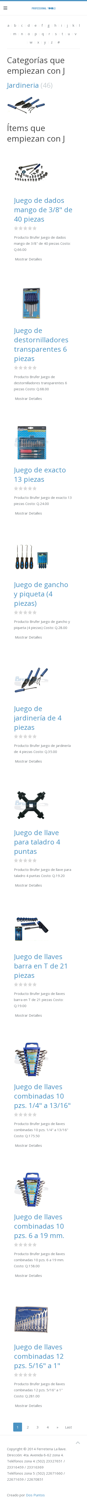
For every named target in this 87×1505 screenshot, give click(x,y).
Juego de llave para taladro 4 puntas (37, 842)
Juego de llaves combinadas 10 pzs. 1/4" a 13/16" (42, 1096)
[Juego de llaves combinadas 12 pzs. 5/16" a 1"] (31, 1319)
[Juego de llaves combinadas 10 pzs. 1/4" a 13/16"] (31, 1059)
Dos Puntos (35, 1495)
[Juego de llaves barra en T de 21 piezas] (31, 929)
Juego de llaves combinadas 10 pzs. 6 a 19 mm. (39, 1226)
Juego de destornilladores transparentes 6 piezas (41, 344)
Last (68, 1427)
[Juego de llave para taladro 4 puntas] (31, 805)
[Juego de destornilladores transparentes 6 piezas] (31, 303)
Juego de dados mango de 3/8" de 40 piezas (43, 209)
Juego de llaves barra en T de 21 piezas (41, 966)
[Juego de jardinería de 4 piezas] (31, 681)
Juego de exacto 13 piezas (40, 474)
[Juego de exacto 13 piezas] (31, 442)
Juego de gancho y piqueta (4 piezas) (41, 594)
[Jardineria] (43, 105)
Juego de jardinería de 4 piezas (37, 718)
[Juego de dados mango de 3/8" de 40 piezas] (31, 172)
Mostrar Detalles (28, 259)
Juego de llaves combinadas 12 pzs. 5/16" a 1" (39, 1356)
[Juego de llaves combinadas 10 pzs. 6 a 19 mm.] (31, 1189)
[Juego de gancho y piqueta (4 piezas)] (31, 557)
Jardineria (23, 85)
